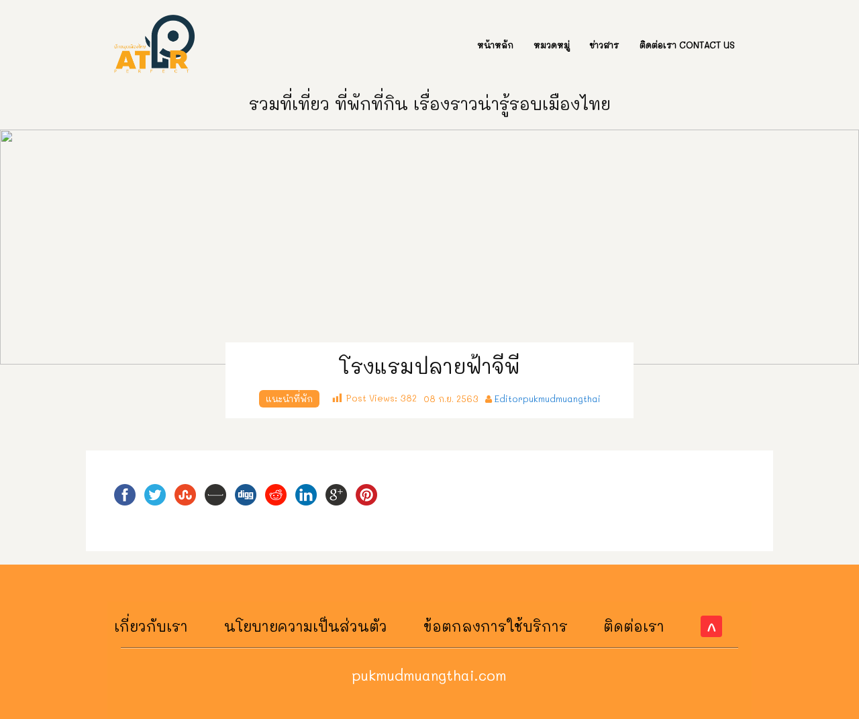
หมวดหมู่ (552, 44)
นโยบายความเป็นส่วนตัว (305, 626)
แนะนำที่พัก (289, 398)
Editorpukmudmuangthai (548, 398)
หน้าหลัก (495, 44)
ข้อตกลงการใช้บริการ (495, 626)
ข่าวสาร (604, 44)
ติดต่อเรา (633, 626)
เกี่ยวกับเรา (151, 626)
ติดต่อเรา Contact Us (687, 44)
